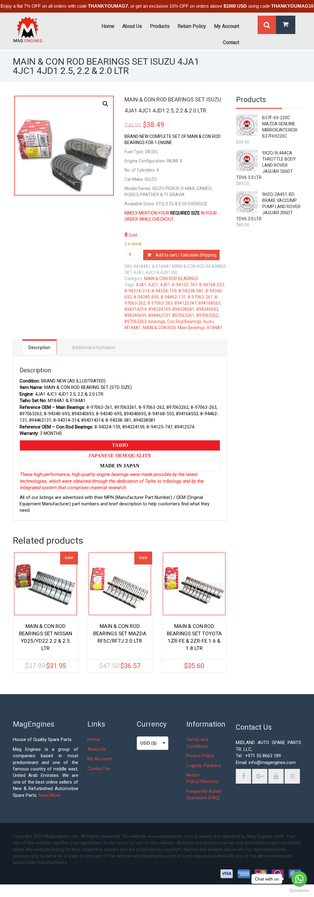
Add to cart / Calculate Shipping (185, 255)
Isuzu (208, 321)
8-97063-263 (160, 303)
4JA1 (141, 284)
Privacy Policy (200, 755)
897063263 (135, 321)
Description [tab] (39, 347)
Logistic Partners (203, 765)
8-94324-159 (164, 290)
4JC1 (153, 284)
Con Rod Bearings (184, 321)
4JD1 (165, 284)
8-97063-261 (200, 297)
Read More (49, 795)
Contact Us (98, 768)
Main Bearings (191, 327)
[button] (105, 103)
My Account (99, 759)
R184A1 (215, 327)
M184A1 (132, 327)
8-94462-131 (173, 297)
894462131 (159, 315)
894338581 (183, 309)
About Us (96, 749)
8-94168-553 (211, 284)
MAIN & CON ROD (159, 327)
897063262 (207, 315)
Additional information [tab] (94, 347)
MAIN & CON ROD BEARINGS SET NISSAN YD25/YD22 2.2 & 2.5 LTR (45, 637)
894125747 (185, 303)
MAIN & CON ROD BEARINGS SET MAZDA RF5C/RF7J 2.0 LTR (119, 633)
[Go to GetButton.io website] (299, 891)
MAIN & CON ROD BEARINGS (171, 278)
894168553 (209, 303)
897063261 (183, 315)
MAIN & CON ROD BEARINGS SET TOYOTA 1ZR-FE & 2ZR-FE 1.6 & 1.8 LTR (194, 637)
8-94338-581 (191, 290)
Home (93, 739)
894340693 (207, 309)
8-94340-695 (146, 297)
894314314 (135, 309)
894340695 (135, 315)
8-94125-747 (184, 284)
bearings (156, 321)
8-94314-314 (137, 290)
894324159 (159, 309)
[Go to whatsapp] (299, 879)
